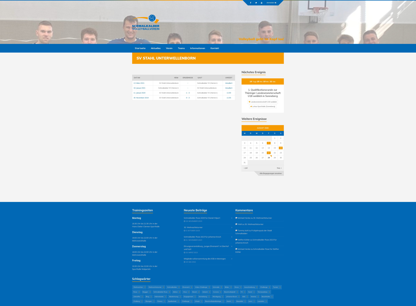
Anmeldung (204, 297)
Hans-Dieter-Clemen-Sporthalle (145, 226)
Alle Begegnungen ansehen (271, 173)
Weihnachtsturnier (156, 287)
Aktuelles (156, 48)
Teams (181, 48)
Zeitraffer (138, 297)
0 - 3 (188, 98)
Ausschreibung (250, 287)
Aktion (176, 292)
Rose (136, 292)
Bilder (228, 287)
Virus (186, 292)
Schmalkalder (173, 287)
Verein (169, 48)
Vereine (255, 297)
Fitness (161, 301)
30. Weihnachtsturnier (193, 227)
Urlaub (198, 301)
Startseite (140, 48)
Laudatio (262, 301)
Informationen (197, 48)
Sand (251, 292)
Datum (137, 78)
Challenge (265, 287)
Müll (245, 297)
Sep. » (279, 168)
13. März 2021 (139, 83)
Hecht (230, 301)
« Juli (246, 168)
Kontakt (214, 48)
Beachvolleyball (231, 292)
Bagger (146, 292)
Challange (187, 301)
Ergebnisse (188, 78)
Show (238, 287)
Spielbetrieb (173, 301)
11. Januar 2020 (139, 93)
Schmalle (217, 287)
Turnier (276, 287)
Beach (195, 292)
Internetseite (160, 297)
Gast (200, 78)
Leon (252, 301)
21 (269, 153)
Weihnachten (139, 287)
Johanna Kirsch (232, 297)
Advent (206, 292)
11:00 (229, 93)
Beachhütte (267, 297)
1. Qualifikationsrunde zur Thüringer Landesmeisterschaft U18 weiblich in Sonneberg (263, 93)
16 (281, 148)
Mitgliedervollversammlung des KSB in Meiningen (205, 259)
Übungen (149, 301)
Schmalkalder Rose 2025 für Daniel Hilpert (202, 218)
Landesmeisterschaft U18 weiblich (264, 102)
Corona (217, 292)
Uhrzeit (228, 78)
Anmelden (270, 3)
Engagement (190, 297)
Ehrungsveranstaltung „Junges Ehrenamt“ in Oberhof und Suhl (206, 247)
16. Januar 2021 (139, 88)
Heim (176, 78)
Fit (243, 292)
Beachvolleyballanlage (214, 301)
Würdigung (218, 297)
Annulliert (228, 83)
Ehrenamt (187, 287)
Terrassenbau (264, 292)
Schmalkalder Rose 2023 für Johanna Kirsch (202, 237)
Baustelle (240, 301)
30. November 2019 (141, 98)
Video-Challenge (202, 287)
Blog (149, 297)
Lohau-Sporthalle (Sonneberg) (263, 106)
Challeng (137, 301)
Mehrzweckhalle (139, 241)
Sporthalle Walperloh (141, 269)
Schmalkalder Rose (162, 292)
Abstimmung (175, 297)
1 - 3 (188, 93)
